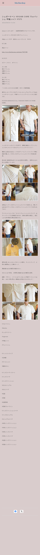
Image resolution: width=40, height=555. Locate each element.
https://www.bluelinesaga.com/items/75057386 (14, 52)
